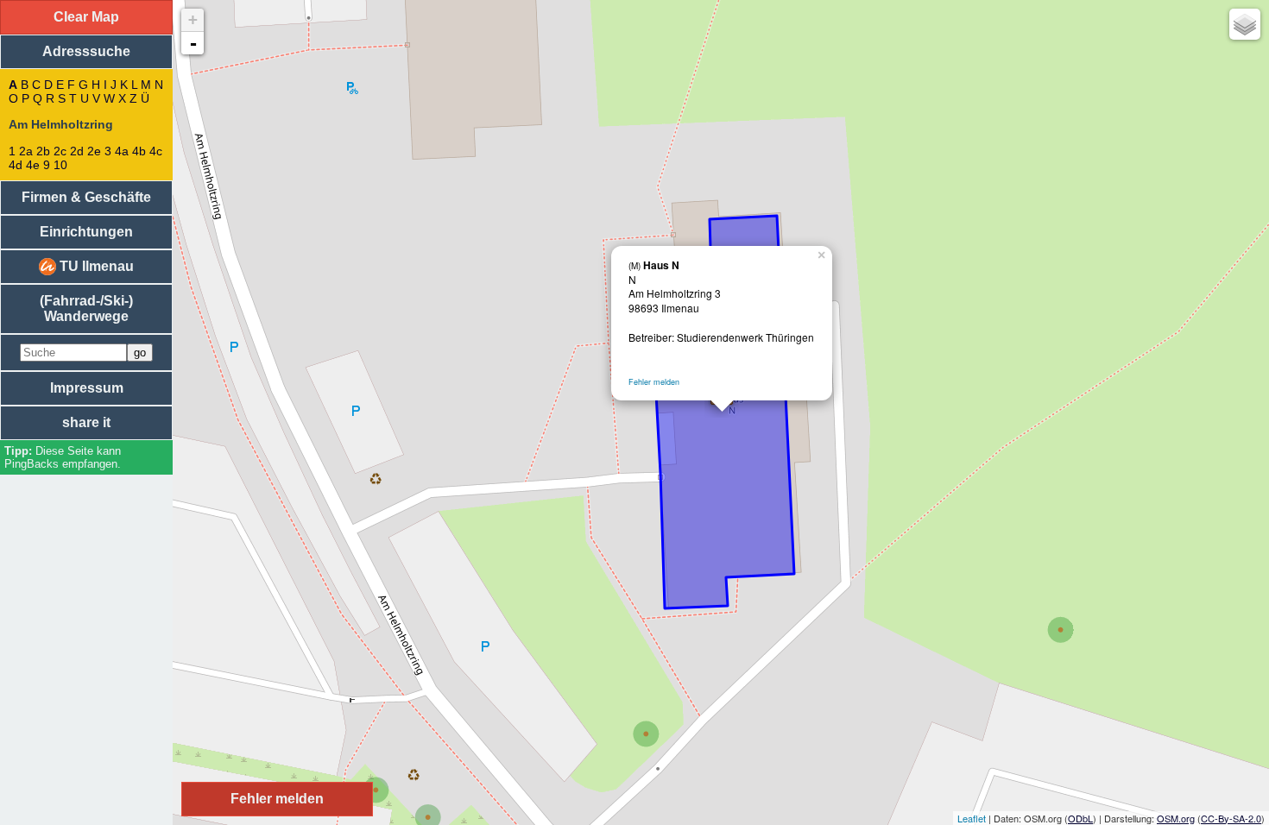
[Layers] (1244, 24)
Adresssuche (86, 51)
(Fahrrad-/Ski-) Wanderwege (86, 308)
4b (139, 151)
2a (26, 151)
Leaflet (971, 818)
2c (60, 151)
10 (60, 165)
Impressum (86, 388)
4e (33, 165)
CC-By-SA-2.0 (1231, 818)
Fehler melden (653, 381)
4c (155, 151)
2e (94, 151)
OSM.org (1176, 818)
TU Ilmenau (95, 266)
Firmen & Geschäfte (86, 197)
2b (43, 151)
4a (122, 151)
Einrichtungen (86, 231)
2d (77, 151)
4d (15, 165)
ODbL (1080, 818)
